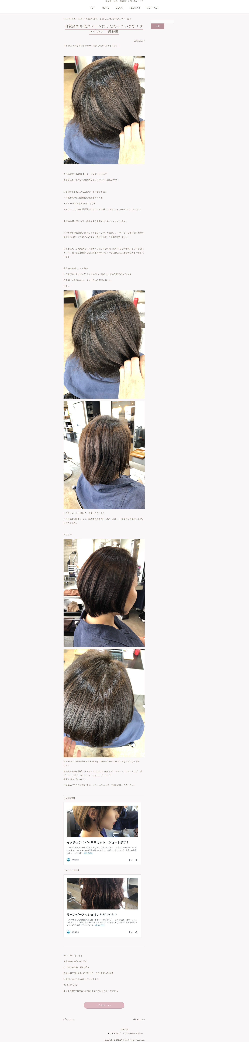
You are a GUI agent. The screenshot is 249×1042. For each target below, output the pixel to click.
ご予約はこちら (104, 1005)
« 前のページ (69, 1019)
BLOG (80, 19)
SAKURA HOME (69, 19)
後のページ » (139, 1019)
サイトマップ (115, 1033)
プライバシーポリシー (134, 1033)
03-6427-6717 (70, 985)
